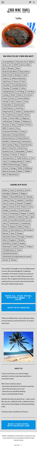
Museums (5, 125)
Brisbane (18, 75)
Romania (29, 237)
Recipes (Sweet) (23, 138)
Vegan (24, 165)
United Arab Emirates (9, 253)
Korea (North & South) (17, 220)
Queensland (6, 135)
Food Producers (8, 108)
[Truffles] (18, 47)
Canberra (5, 78)
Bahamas (15, 193)
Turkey (19, 250)
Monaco (5, 230)
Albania (5, 190)
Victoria (5, 168)
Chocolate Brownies (19, 85)
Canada (5, 200)
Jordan (4, 220)
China (12, 200)
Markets (17, 121)
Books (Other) (24, 72)
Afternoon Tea (21, 62)
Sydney (29, 151)
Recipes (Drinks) (19, 135)
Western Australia (8, 171)
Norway (5, 233)
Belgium (23, 193)
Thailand (29, 247)
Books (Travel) (7, 75)
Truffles (28, 161)
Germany (13, 210)
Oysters (11, 128)
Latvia (4, 223)
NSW (4, 128)
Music (14, 125)
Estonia (11, 207)
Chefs (23, 81)
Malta (20, 227)
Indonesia (11, 217)
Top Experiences (8, 158)
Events (12, 98)
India (4, 217)
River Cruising (7, 145)
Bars (4, 68)
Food (26, 101)
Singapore (12, 240)
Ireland (19, 217)
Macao (4, 227)
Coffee (23, 88)
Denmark (20, 203)
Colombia (19, 200)
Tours (32, 158)
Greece (5, 213)
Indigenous (25, 118)
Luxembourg (25, 223)
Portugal (21, 237)
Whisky (20, 171)
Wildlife (27, 171)
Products (23, 131)
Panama (19, 233)
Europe (5, 98)
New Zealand (28, 230)
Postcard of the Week (10, 131)
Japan (32, 217)
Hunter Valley (14, 118)
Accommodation (8, 62)
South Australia (26, 145)
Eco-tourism (28, 95)
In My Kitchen (7, 121)
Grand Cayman (24, 210)
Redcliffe (5, 141)
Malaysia (13, 227)
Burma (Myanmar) (17, 197)
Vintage (13, 168)
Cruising (5, 95)
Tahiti (15, 247)
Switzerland (6, 247)
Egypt (4, 207)
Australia (19, 190)
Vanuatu (5, 260)
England (28, 203)
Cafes (25, 75)
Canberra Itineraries (18, 78)
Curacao (11, 203)
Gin (3, 115)
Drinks (13, 95)
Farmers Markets (23, 98)
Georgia (5, 210)
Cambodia (28, 197)
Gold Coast (11, 115)
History (26, 115)
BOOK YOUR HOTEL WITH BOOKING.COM (18, 425)
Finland (23, 207)
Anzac (4, 65)
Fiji (17, 207)
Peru (18, 128)
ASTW (16, 65)
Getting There (29, 111)
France (30, 207)
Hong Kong (14, 213)
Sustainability (20, 151)
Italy (26, 217)
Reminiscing (15, 141)
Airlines (31, 62)
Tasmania (5, 155)
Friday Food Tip (7, 111)
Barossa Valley (25, 65)
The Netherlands (8, 250)
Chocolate (6, 85)
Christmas (6, 88)
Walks (20, 168)
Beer (18, 68)
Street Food (22, 148)
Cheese (16, 81)
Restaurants (26, 141)
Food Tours (20, 108)
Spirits (4, 148)
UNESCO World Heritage (11, 165)
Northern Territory (25, 125)
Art (10, 65)
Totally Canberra (22, 158)
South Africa (6, 243)
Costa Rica (29, 200)
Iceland (31, 213)
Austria (27, 190)
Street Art (12, 148)
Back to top (17, 445)
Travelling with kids (16, 161)
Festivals (5, 101)
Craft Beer (30, 91)
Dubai (19, 95)
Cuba (4, 203)
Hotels (4, 118)
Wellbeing (28, 168)
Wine (4, 175)
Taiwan (21, 247)
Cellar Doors (6, 81)
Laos (29, 220)
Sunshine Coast (7, 151)
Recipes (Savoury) (8, 138)
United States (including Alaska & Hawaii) (16, 257)
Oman (12, 233)
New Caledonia (16, 230)
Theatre (23, 155)
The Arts (14, 155)
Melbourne (27, 121)
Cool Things (20, 91)
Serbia (4, 240)
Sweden (22, 243)
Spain (15, 243)
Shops (17, 145)
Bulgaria (5, 197)
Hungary (23, 213)
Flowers (19, 101)
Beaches (11, 68)
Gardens (19, 111)
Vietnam (14, 260)
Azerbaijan (6, 193)
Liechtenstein (14, 223)
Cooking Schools (8, 91)
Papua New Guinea (9, 237)
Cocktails (15, 88)
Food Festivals (19, 105)
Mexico (27, 227)
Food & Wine (6, 105)
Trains (4, 161)
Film (12, 101)
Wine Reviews (13, 175)
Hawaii (19, 115)
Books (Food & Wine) (9, 72)
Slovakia (21, 240)
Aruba (12, 190)
